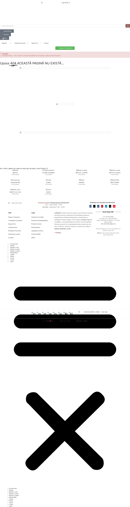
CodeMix (56, 321)
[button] (4, 38)
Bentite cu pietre (15, 251)
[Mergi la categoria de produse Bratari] (81, 180)
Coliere (12, 254)
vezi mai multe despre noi (108, 224)
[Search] (128, 26)
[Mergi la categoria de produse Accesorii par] (15, 180)
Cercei (12, 258)
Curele (12, 260)
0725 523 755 (64, 203)
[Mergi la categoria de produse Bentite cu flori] (15, 190)
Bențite (12, 245)
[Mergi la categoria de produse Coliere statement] (48, 170)
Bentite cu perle (14, 249)
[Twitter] (94, 206)
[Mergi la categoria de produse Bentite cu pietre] (81, 170)
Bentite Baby (14, 252)
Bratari (12, 256)
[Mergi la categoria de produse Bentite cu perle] (114, 170)
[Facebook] (90, 206)
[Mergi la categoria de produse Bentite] (15, 170)
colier (58, 222)
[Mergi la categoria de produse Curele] (48, 180)
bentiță (83, 220)
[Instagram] (98, 206)
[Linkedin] (106, 206)
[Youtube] (114, 206)
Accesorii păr (14, 244)
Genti (11, 261)
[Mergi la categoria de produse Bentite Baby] (114, 180)
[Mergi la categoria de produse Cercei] (48, 190)
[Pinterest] (102, 206)
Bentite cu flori (14, 247)
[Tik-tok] (110, 206)
